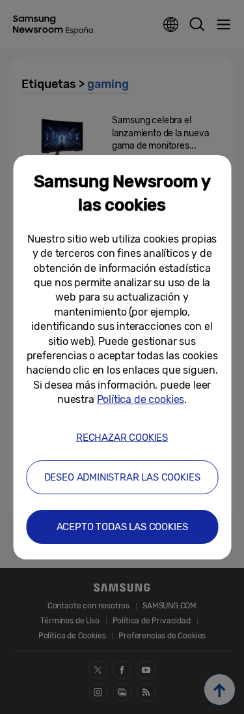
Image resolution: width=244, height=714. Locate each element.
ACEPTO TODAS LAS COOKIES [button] (122, 527)
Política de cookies (141, 399)
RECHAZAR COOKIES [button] (122, 437)
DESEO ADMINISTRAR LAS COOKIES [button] (122, 477)
